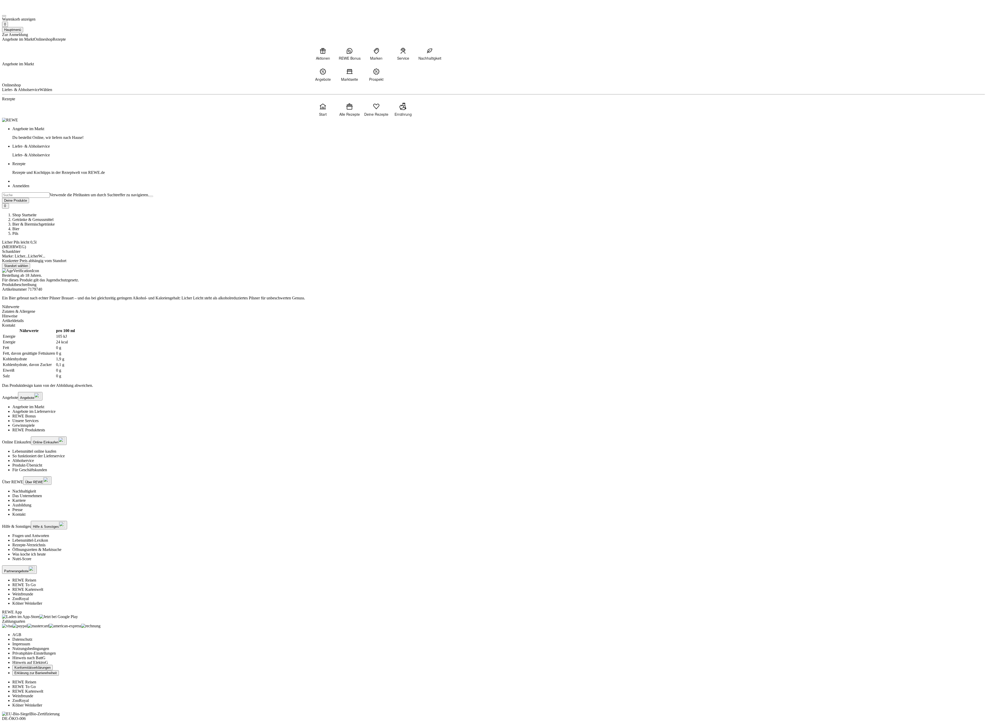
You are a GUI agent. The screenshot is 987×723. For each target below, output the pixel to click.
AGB (16, 634)
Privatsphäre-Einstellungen (34, 653)
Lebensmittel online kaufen (34, 451)
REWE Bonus (24, 416)
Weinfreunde (22, 594)
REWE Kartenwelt (27, 589)
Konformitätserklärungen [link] (32, 668)
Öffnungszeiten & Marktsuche (36, 549)
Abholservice (23, 460)
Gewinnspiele (23, 425)
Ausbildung (21, 505)
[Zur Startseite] (19, 10)
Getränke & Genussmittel (32, 219)
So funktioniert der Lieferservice (38, 456)
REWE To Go (24, 585)
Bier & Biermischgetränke (33, 224)
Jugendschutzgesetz (62, 280)
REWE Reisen (24, 580)
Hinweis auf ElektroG (30, 662)
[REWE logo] (10, 120)
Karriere (19, 500)
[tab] (493, 307)
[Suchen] (151, 196)
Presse (17, 509)
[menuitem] (322, 54)
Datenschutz (22, 639)
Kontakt (18, 514)
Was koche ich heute (29, 554)
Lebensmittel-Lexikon (30, 540)
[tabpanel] (493, 353)
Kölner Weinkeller (27, 603)
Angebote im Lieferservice (34, 411)
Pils (15, 233)
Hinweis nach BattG (28, 658)
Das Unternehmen (27, 496)
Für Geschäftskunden (29, 470)
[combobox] (26, 195)
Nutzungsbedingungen (30, 648)
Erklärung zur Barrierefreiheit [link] (35, 673)
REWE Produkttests (28, 430)
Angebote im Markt (28, 407)
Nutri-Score (21, 559)
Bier (15, 229)
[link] (498, 133)
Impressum (21, 644)
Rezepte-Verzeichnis (28, 545)
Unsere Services (25, 420)
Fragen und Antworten (30, 535)
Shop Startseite (24, 215)
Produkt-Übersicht (27, 465)
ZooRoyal (20, 598)
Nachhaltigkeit (24, 491)
